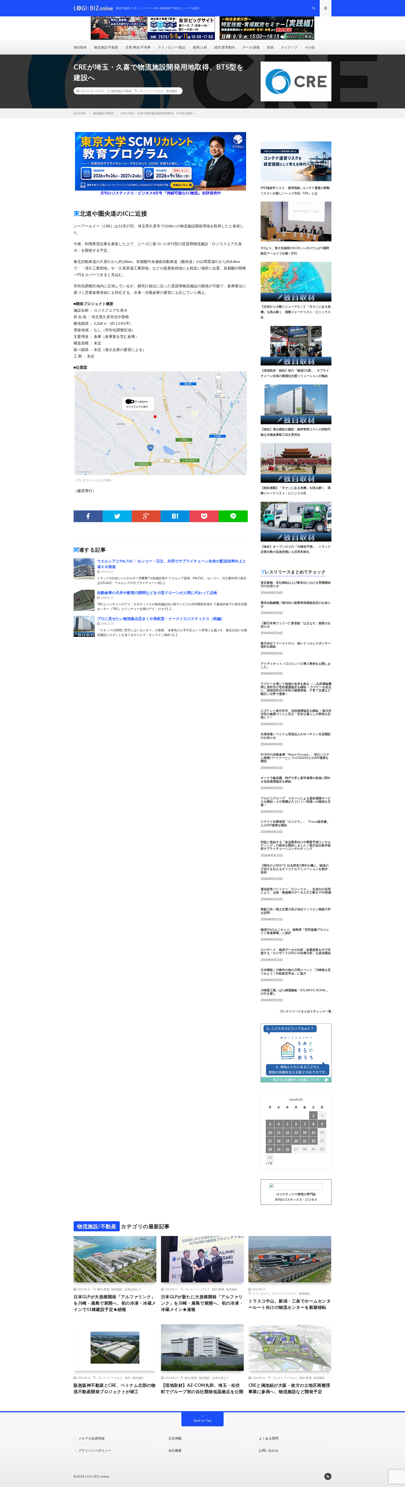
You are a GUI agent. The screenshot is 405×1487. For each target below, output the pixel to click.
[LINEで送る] (233, 516)
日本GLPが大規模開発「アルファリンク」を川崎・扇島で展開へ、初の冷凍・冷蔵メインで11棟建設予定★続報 (115, 1303)
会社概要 (175, 1450)
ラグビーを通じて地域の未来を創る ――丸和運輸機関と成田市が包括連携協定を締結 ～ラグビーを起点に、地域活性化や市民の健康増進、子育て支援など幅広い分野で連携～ (296, 689)
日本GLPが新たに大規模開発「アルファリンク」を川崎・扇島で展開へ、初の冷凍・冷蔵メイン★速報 (202, 1303)
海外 (127, 1377)
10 (270, 1132)
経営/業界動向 (224, 47)
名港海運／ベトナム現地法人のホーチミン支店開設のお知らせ (296, 735)
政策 (270, 47)
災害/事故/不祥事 (138, 47)
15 (313, 1132)
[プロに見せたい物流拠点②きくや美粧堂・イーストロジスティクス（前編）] (84, 626)
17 (270, 1141)
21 (305, 1141)
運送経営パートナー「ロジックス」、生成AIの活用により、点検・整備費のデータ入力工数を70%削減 (296, 890)
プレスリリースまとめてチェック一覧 (305, 1011)
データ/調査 (251, 47)
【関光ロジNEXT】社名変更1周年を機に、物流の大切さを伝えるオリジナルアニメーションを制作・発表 (296, 868)
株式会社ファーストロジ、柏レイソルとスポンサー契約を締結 (296, 644)
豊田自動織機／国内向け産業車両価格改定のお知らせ (296, 604)
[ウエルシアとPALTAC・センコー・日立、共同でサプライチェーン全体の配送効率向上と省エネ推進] (84, 568)
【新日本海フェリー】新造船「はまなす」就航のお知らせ (296, 624)
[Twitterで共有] (117, 516)
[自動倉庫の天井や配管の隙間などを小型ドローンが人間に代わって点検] (84, 600)
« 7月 (269, 1163)
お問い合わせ (268, 1450)
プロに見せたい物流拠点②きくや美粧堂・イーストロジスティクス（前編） (161, 618)
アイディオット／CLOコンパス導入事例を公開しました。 (296, 665)
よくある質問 (268, 1438)
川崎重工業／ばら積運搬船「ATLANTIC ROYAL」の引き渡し (295, 991)
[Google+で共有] (146, 516)
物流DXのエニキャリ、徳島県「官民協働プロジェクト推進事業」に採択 (295, 931)
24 (270, 1149)
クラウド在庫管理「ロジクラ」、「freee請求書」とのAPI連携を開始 (295, 823)
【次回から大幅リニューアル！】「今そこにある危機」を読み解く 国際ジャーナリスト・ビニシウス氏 (296, 312)
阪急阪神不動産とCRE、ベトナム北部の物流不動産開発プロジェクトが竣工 (114, 1388)
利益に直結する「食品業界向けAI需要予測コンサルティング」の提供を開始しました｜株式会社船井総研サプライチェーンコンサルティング (296, 845)
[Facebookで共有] (88, 516)
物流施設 (171, 90)
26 (287, 1149)
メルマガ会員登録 (91, 1438)
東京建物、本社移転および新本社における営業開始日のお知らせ (296, 584)
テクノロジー (260, 1293)
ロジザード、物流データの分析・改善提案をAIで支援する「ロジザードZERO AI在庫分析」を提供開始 (296, 951)
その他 (310, 47)
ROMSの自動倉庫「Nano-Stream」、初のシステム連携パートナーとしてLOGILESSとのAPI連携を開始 (295, 758)
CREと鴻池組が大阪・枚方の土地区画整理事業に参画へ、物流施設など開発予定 (289, 1388)
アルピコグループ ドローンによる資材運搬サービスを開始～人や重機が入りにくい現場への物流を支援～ (296, 801)
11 (279, 1132)
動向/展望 (103, 1289)
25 (279, 1149)
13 (296, 1132)
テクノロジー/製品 (171, 47)
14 (305, 1132)
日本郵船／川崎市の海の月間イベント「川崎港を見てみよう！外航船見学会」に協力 (296, 971)
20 (296, 1141)
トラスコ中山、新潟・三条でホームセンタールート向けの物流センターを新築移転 (289, 1304)
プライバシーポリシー (94, 1450)
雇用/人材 (200, 47)
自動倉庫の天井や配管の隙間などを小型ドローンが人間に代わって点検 (157, 592)
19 (287, 1141)
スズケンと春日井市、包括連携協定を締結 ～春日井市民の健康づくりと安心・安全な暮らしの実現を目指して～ (296, 714)
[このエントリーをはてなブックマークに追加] (175, 516)
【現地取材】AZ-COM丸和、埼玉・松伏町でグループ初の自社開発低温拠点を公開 (202, 1388)
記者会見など (133, 1289)
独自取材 (80, 47)
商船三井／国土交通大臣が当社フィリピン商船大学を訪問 (296, 910)
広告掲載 (175, 1438)
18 (279, 1141)
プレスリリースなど (151, 90)
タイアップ (289, 47)
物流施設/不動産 (106, 47)
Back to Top (202, 1420)
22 (313, 1141)
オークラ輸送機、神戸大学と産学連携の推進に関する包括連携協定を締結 (296, 779)
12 (287, 1132)
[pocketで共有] (204, 516)
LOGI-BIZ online (97, 1476)
